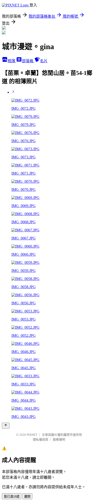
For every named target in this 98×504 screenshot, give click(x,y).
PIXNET (32, 434)
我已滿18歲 (12, 496)
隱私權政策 (40, 439)
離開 (27, 496)
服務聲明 (59, 439)
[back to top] (6, 426)
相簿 (12, 61)
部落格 (28, 61)
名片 (44, 61)
